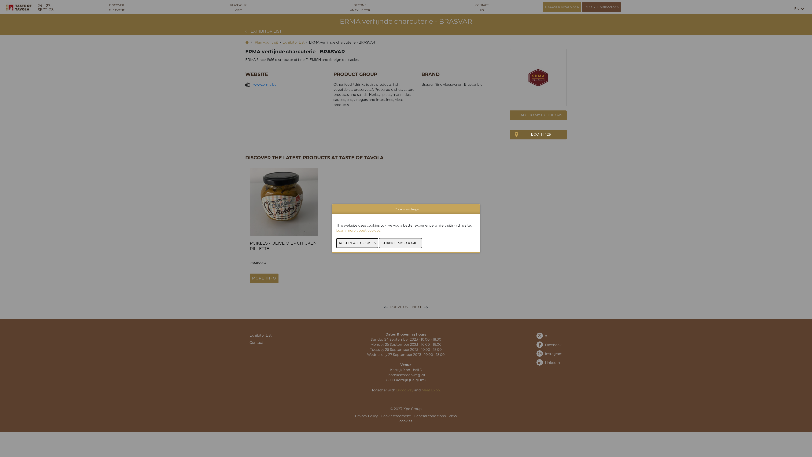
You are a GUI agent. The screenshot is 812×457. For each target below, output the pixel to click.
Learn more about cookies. (359, 230)
